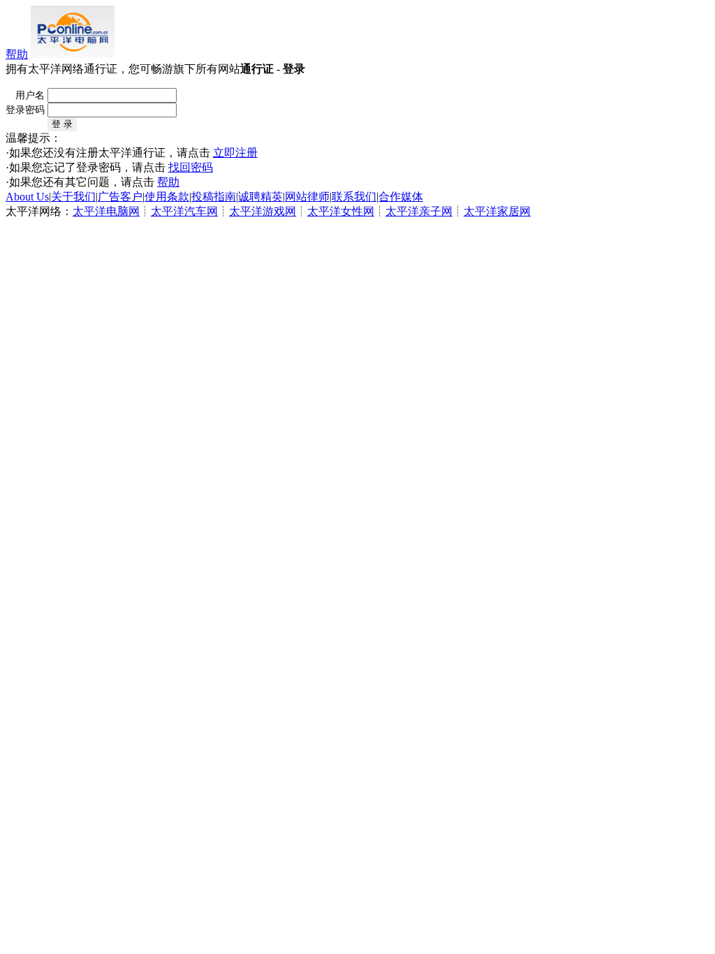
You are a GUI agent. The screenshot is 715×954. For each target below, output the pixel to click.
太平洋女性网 (340, 211)
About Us (27, 197)
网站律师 (307, 197)
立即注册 (235, 153)
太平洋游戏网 (262, 211)
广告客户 (120, 197)
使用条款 (167, 197)
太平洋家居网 (497, 211)
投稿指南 (213, 197)
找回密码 (190, 167)
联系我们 (354, 197)
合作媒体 (400, 197)
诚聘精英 (260, 197)
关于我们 (73, 197)
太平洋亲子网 (418, 211)
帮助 (17, 54)
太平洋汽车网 (184, 211)
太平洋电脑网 (106, 211)
